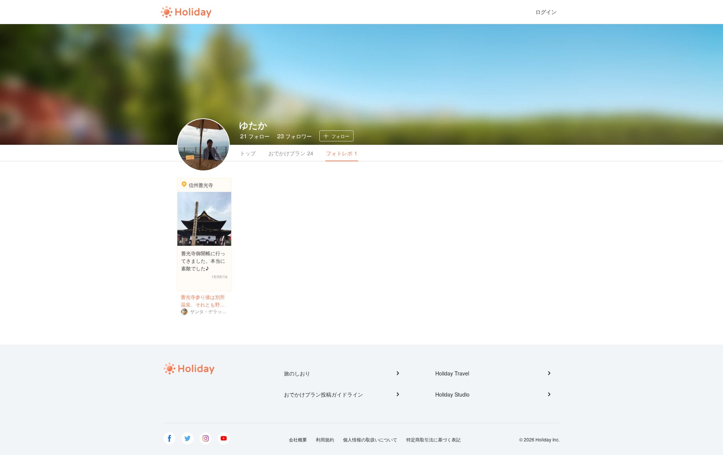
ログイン (546, 12)
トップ (248, 153)
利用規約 (325, 439)
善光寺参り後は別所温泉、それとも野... (203, 300)
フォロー (255, 136)
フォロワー (294, 136)
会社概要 (298, 439)
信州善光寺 (201, 184)
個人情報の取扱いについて (370, 439)
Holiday (186, 12)
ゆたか (253, 124)
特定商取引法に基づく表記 (433, 439)
